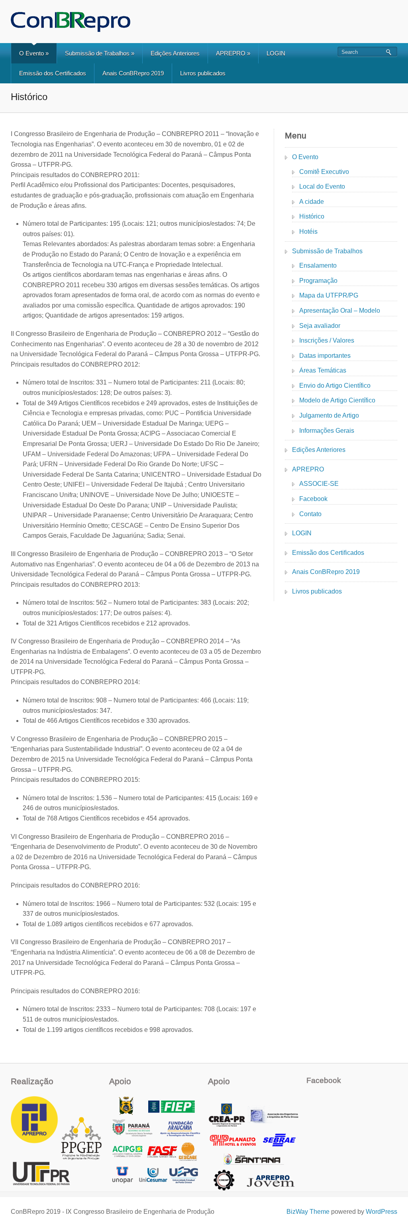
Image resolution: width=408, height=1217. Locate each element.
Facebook (313, 498)
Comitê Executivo (324, 171)
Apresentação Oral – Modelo (339, 310)
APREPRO (233, 53)
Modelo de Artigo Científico (337, 400)
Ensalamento (318, 265)
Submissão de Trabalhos (99, 53)
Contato (310, 514)
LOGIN (276, 53)
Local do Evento (322, 186)
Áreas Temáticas (322, 370)
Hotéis (308, 231)
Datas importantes (325, 355)
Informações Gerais (326, 430)
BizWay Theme (308, 1211)
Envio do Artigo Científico (335, 385)
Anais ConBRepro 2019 (133, 73)
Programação (318, 280)
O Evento (34, 53)
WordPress (381, 1211)
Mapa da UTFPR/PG (328, 295)
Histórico (311, 216)
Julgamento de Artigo (329, 415)
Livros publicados (203, 73)
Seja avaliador (319, 325)
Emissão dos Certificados (52, 73)
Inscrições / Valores (326, 340)
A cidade (311, 201)
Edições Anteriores (175, 53)
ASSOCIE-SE (319, 483)
